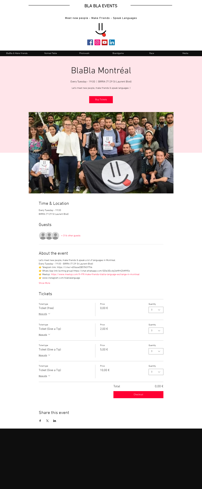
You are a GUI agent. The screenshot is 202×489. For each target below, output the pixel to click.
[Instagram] (97, 42)
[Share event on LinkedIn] (54, 421)
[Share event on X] (47, 421)
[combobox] (156, 310)
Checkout (138, 394)
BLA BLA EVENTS (100, 6)
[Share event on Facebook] (40, 421)
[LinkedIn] (112, 42)
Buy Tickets (101, 99)
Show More (44, 283)
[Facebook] (90, 42)
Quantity (152, 304)
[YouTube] (105, 42)
